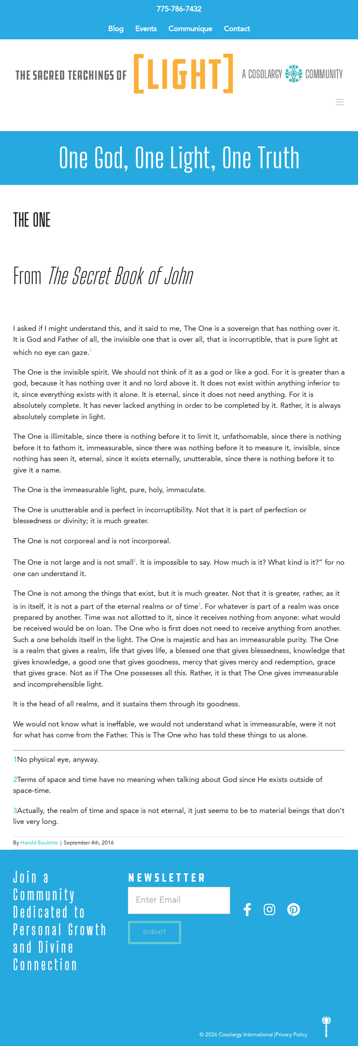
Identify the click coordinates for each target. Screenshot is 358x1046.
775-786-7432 (179, 9)
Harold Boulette (39, 843)
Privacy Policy (291, 1035)
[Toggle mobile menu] (340, 102)
